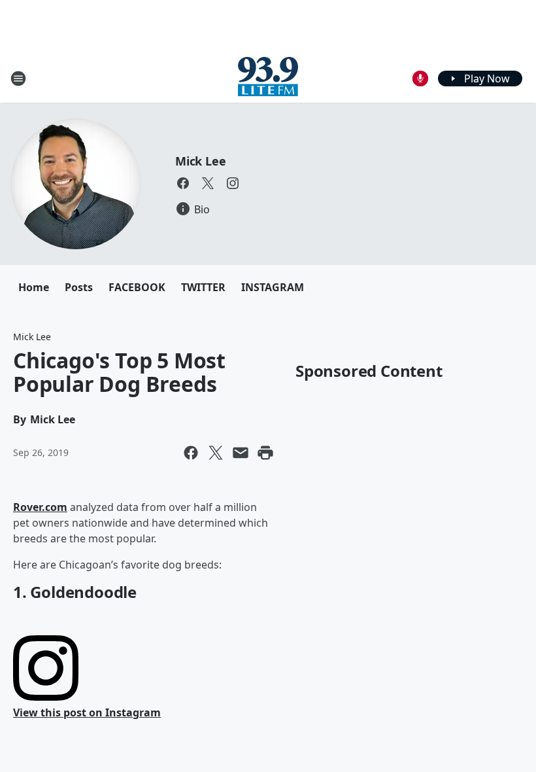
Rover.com (40, 507)
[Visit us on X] (208, 183)
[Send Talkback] (420, 78)
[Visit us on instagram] (233, 183)
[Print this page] (265, 453)
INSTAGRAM (272, 287)
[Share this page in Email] (240, 453)
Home (33, 287)
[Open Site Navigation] (18, 78)
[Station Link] (268, 78)
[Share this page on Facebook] (191, 453)
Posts (79, 287)
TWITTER (203, 287)
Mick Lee (200, 161)
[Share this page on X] (216, 453)
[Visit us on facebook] (183, 183)
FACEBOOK (137, 287)
